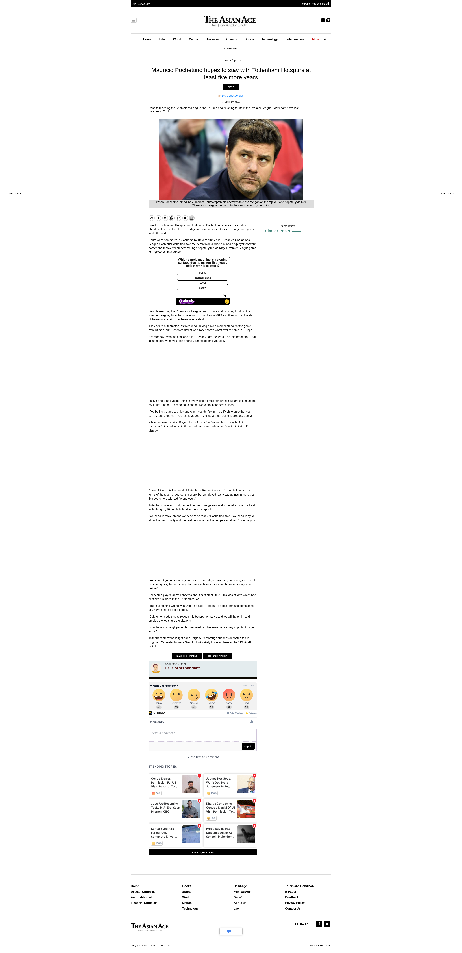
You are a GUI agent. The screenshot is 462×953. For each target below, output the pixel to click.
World (177, 39)
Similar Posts (277, 231)
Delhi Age (240, 886)
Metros (193, 39)
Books (186, 886)
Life (236, 908)
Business (212, 39)
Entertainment (295, 39)
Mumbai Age (242, 891)
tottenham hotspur (217, 656)
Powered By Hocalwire (320, 945)
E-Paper (290, 891)
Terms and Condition (299, 886)
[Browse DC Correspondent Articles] (155, 668)
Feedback (292, 897)
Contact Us (292, 908)
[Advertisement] (203, 371)
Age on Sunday (320, 3)
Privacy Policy (295, 902)
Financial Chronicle (144, 902)
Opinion (231, 39)
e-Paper (306, 3)
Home (147, 39)
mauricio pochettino (186, 656)
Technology (269, 39)
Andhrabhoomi (141, 897)
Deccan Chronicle (143, 891)
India (162, 39)
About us (240, 902)
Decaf (238, 897)
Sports (249, 39)
